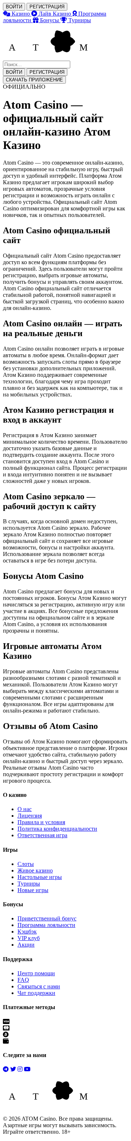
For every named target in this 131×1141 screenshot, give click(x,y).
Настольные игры (39, 877)
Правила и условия (41, 822)
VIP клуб (28, 938)
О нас (24, 809)
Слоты (25, 864)
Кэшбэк (27, 931)
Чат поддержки (36, 993)
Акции (26, 945)
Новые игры (32, 890)
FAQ (23, 980)
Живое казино (35, 870)
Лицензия (29, 816)
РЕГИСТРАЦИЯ (46, 6)
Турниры (28, 883)
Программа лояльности (46, 925)
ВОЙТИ (14, 6)
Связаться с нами (38, 986)
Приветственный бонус (46, 918)
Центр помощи (36, 973)
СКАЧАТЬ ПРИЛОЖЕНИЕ (34, 79)
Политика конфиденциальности (57, 829)
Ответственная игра (42, 835)
